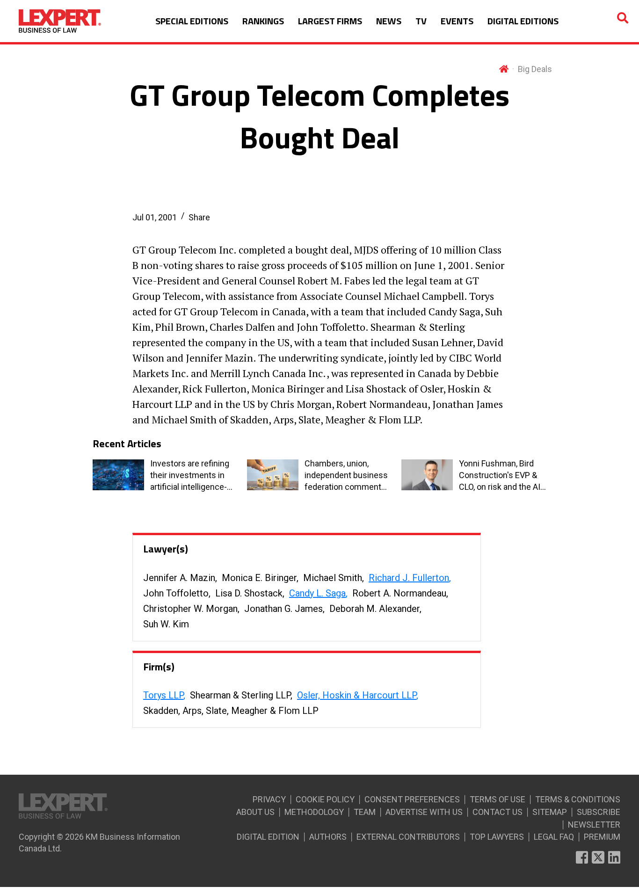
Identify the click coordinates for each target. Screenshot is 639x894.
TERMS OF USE (497, 799)
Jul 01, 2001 (154, 217)
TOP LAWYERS (497, 837)
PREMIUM (602, 837)
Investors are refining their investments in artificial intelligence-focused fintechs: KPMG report (189, 475)
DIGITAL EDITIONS (523, 21)
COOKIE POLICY (325, 799)
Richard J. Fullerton (409, 577)
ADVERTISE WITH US (424, 812)
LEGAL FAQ (554, 837)
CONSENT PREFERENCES (412, 799)
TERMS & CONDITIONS (577, 799)
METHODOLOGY (314, 812)
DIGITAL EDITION (268, 837)
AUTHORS (328, 837)
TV (421, 21)
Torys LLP (163, 695)
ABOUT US (255, 812)
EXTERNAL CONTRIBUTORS (408, 837)
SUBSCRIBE (598, 812)
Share (199, 217)
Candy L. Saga (317, 593)
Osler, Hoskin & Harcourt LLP (356, 695)
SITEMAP (549, 812)
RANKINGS (263, 21)
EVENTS (457, 21)
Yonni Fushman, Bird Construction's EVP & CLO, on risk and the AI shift (499, 475)
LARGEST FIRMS (330, 21)
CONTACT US (497, 812)
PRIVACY (269, 799)
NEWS (388, 21)
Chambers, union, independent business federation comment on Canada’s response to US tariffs (346, 475)
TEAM (365, 812)
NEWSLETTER (594, 824)
